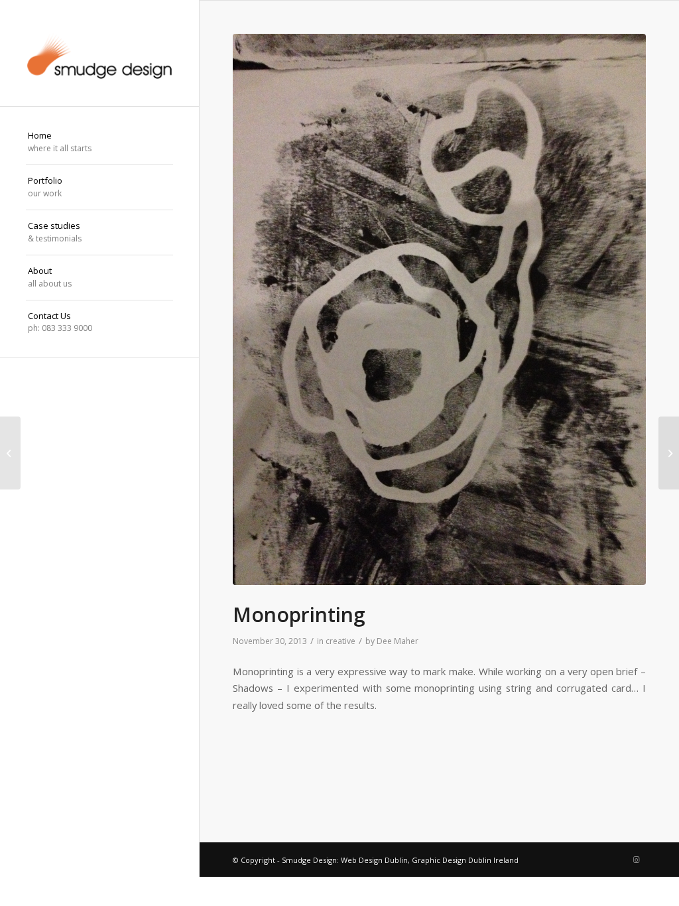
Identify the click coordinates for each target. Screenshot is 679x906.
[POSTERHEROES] (668, 453)
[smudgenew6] (99, 53)
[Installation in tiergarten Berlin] (10, 453)
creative (340, 641)
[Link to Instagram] (636, 860)
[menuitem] (99, 142)
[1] (439, 309)
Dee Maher (397, 641)
